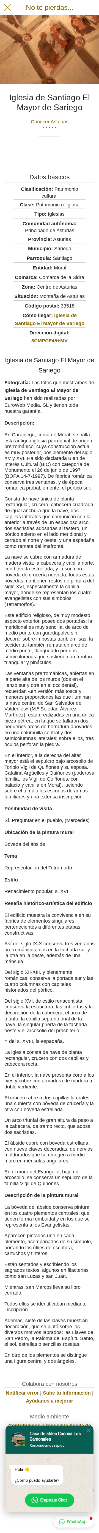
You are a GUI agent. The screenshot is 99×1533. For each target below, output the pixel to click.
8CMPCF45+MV (49, 340)
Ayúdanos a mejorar (49, 1401)
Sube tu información (67, 1393)
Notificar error (22, 1393)
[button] (88, 1430)
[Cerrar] (7, 7)
